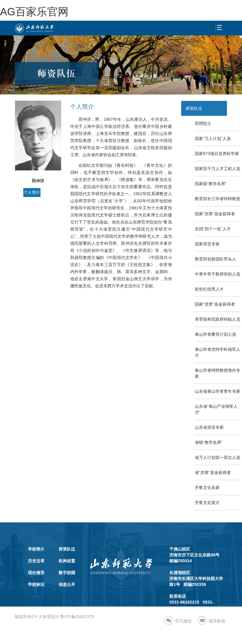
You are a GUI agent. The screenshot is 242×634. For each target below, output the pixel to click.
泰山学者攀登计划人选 (215, 334)
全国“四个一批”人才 (213, 228)
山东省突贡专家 (209, 427)
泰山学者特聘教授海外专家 (217, 373)
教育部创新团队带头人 (215, 259)
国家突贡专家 (207, 244)
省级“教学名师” (209, 442)
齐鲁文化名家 (207, 487)
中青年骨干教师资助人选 (217, 274)
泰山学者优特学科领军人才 (217, 352)
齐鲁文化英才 (207, 502)
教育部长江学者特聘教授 (217, 198)
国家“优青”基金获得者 (215, 304)
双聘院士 (203, 123)
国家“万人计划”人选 (213, 138)
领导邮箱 (217, 621)
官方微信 (183, 621)
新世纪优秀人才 (209, 289)
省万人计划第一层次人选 (217, 457)
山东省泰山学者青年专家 (217, 391)
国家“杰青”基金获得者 (215, 213)
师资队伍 (194, 108)
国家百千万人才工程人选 (217, 168)
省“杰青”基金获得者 (213, 472)
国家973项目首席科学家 (217, 153)
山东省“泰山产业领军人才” (216, 409)
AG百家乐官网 (34, 12)
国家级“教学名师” (211, 183)
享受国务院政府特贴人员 (217, 319)
